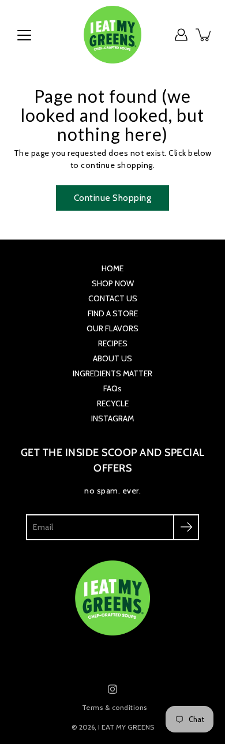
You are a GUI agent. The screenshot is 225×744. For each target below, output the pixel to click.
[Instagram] (112, 689)
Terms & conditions (114, 707)
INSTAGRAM (112, 418)
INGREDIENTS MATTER (112, 373)
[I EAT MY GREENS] (112, 34)
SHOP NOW (113, 283)
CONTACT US (112, 298)
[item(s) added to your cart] (204, 34)
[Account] (181, 34)
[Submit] (186, 527)
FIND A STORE (113, 313)
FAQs (112, 388)
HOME (112, 268)
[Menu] (24, 35)
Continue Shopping (113, 197)
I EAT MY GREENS (126, 727)
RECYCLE (113, 403)
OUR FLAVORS (112, 328)
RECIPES (112, 343)
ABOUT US (112, 358)
